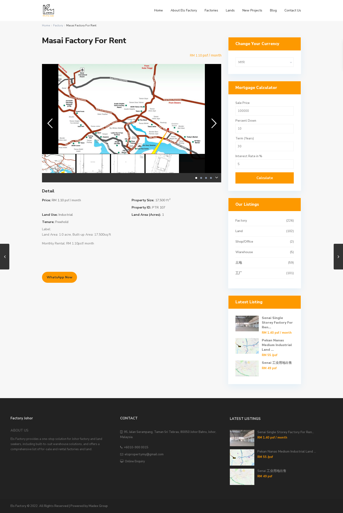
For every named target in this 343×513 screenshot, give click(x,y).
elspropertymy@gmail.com (143, 454)
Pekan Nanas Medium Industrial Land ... (277, 345)
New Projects (252, 10)
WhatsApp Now (59, 277)
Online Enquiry (134, 461)
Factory (58, 25)
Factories (211, 10)
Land (239, 231)
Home (158, 10)
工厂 (238, 273)
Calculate (264, 178)
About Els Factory (184, 10)
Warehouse (244, 252)
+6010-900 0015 (135, 447)
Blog (273, 10)
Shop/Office (244, 241)
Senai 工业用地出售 (277, 363)
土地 (238, 262)
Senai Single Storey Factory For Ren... (277, 322)
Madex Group (98, 506)
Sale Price (242, 103)
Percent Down (245, 120)
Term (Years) (244, 138)
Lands (230, 10)
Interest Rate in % (248, 156)
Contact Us (292, 10)
